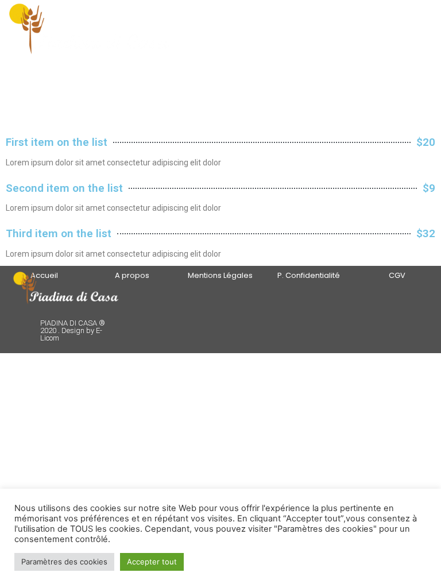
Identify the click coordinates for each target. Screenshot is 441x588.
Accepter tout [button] (152, 561)
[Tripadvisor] (291, 306)
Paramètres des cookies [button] (64, 561)
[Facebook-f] (277, 306)
